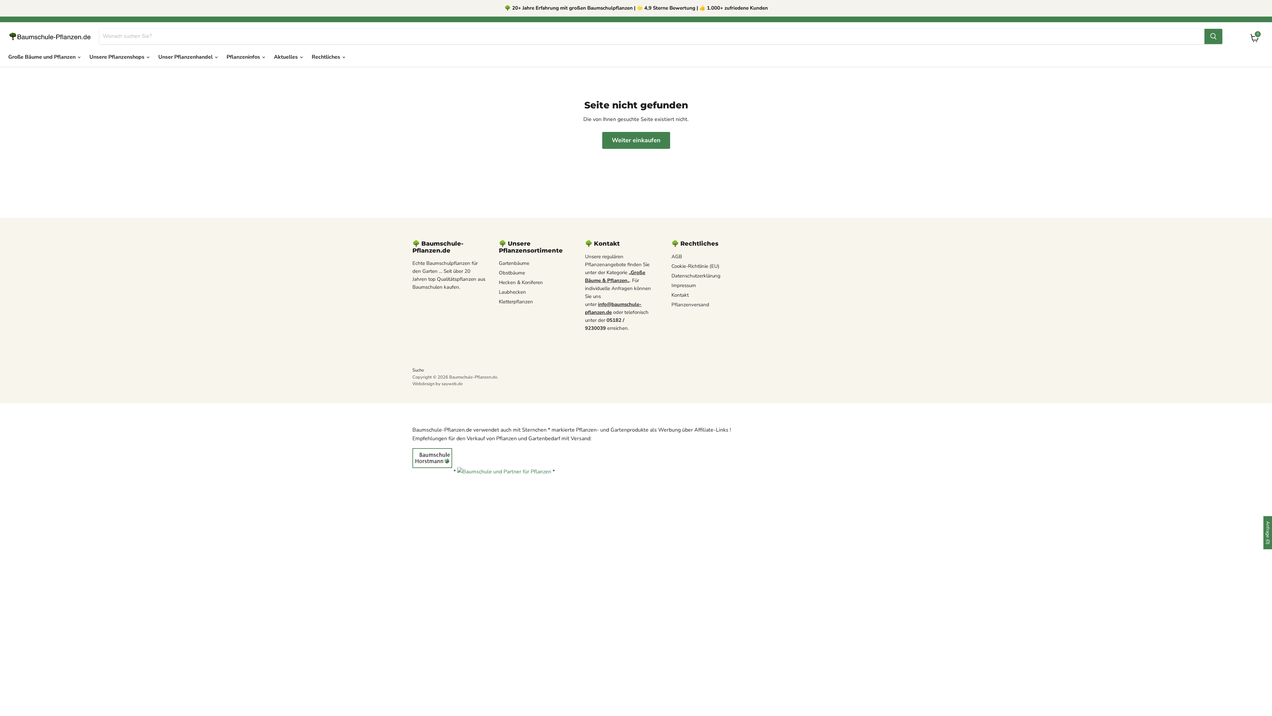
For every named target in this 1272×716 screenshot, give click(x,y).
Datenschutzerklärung (695, 275)
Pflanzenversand (690, 304)
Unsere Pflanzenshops (117, 57)
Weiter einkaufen (636, 140)
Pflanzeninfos (244, 57)
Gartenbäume (514, 263)
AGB (676, 256)
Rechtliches (327, 57)
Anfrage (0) (1268, 532)
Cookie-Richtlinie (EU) (695, 266)
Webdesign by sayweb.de (437, 384)
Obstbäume (512, 272)
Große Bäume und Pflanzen (42, 57)
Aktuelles (286, 57)
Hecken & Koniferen (521, 282)
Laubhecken (512, 292)
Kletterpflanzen (516, 301)
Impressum (683, 285)
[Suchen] (1213, 36)
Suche (418, 370)
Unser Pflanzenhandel (186, 57)
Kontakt (680, 295)
